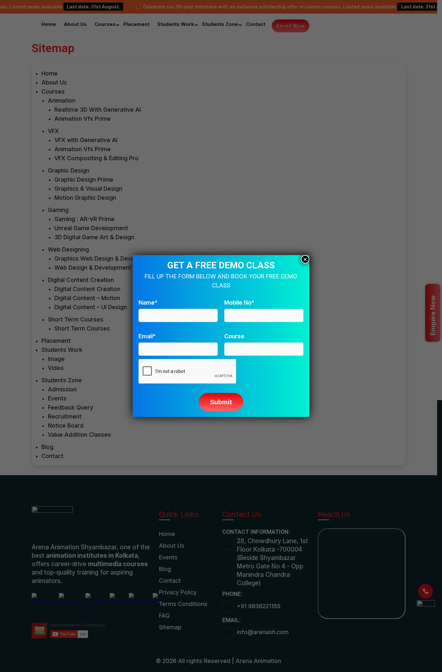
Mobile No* (239, 302)
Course (234, 336)
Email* (147, 336)
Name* (148, 302)
